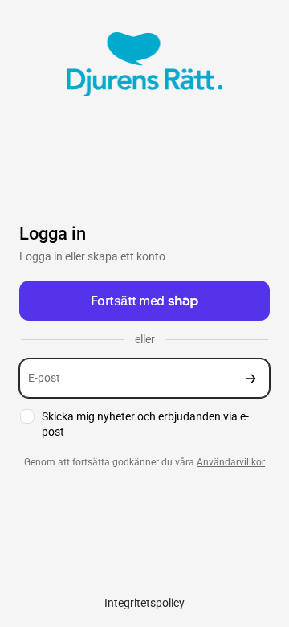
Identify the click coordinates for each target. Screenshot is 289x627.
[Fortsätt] (250, 378)
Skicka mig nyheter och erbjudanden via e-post (145, 424)
